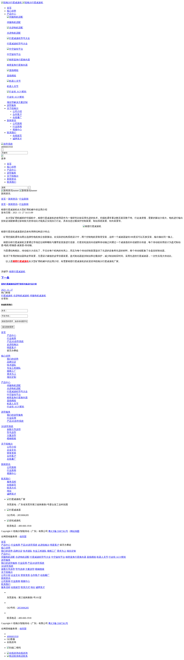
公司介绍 (17, 111)
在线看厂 (17, 117)
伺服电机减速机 (38, 295)
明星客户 (11, 347)
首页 (9, 8)
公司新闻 (17, 123)
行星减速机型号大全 (17, 391)
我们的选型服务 (15, 415)
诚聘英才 (17, 138)
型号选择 (20, 569)
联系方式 (11, 488)
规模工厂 (11, 371)
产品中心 (11, 14)
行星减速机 (7, 295)
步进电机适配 (14, 388)
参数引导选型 (14, 429)
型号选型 (11, 432)
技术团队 (11, 365)
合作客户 (17, 114)
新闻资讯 (11, 120)
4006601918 (12, 636)
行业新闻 (17, 126)
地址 (9, 491)
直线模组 (11, 400)
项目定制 (11, 377)
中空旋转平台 (14, 394)
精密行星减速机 (17, 271)
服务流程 (11, 482)
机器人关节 (12, 403)
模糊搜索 (11, 438)
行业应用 (11, 418)
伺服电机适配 (14, 385)
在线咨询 (23, 653)
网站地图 (74, 531)
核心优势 (11, 11)
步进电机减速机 (21, 295)
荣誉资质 (11, 453)
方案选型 (11, 435)
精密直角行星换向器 (17, 397)
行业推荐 (11, 338)
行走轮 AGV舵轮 (15, 406)
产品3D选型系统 (15, 341)
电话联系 (23, 656)
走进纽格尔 (12, 344)
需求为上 (11, 374)
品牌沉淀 (11, 362)
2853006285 (23, 608)
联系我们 (11, 132)
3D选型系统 (7, 426)
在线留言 (17, 135)
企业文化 (11, 450)
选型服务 (11, 105)
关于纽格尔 (12, 108)
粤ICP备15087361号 (58, 531)
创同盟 (23, 536)
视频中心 (17, 129)
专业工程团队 (14, 368)
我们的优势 (12, 359)
